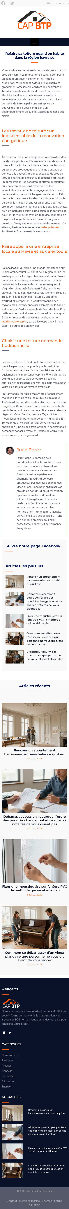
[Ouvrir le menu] (34, 42)
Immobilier (8, 1076)
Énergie (6, 1086)
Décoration (8, 1081)
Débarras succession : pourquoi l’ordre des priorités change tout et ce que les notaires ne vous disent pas (44, 601)
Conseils (7, 1071)
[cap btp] (34, 22)
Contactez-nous (60, 3)
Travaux (6, 1065)
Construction (10, 1055)
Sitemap (47, 1201)
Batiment (7, 1060)
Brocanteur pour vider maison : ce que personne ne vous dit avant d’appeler (44, 655)
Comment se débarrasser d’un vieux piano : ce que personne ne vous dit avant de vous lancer (34, 956)
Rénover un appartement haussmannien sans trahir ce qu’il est (43, 580)
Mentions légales (29, 1201)
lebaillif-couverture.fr (14, 321)
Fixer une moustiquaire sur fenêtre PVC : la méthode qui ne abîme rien (44, 619)
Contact (12, 1201)
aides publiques (50, 227)
